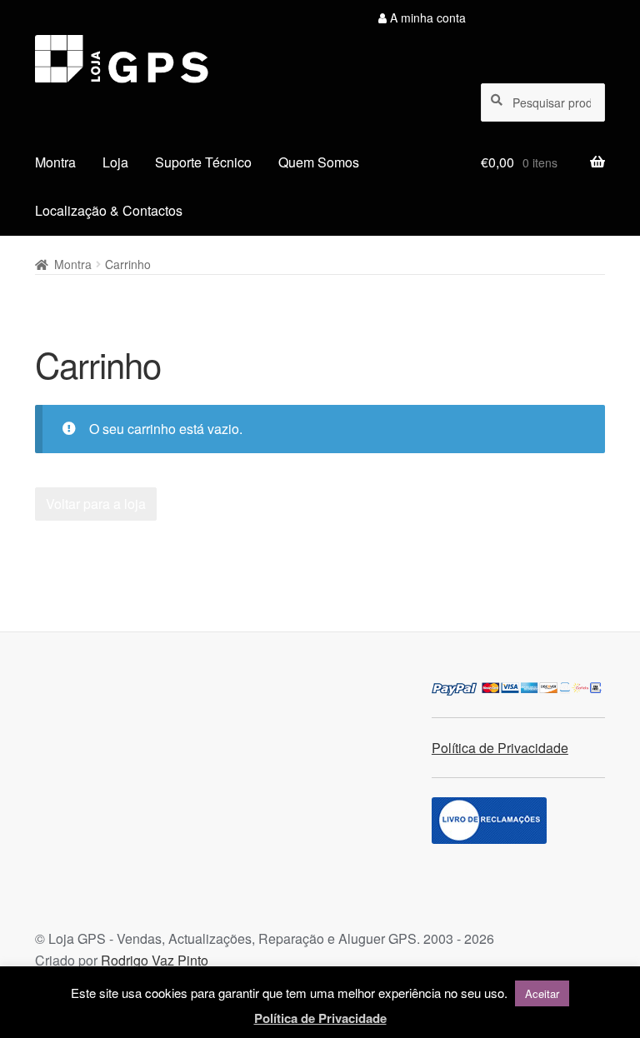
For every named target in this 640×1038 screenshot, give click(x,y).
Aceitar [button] (542, 993)
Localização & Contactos (108, 210)
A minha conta (426, 17)
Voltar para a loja (96, 503)
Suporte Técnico (203, 162)
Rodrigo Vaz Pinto (154, 960)
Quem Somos (318, 162)
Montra (55, 162)
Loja (115, 162)
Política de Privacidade (500, 747)
